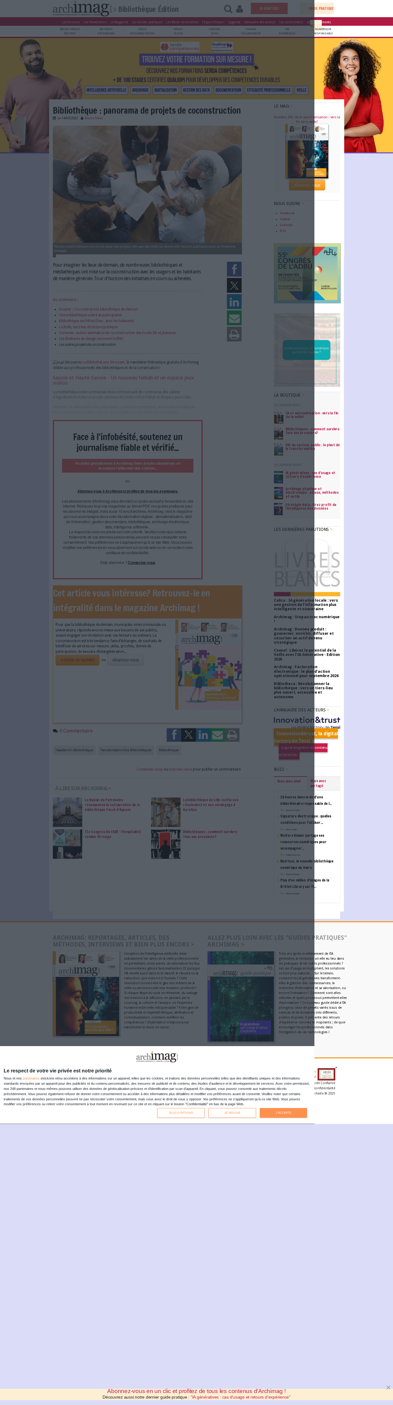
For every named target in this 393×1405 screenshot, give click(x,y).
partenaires (31, 1078)
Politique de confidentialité (315, 1088)
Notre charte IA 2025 (320, 1093)
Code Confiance (323, 1083)
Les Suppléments (319, 22)
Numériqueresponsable (323, 31)
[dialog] (157, 1085)
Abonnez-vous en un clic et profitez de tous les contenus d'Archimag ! (196, 1391)
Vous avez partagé (318, 783)
